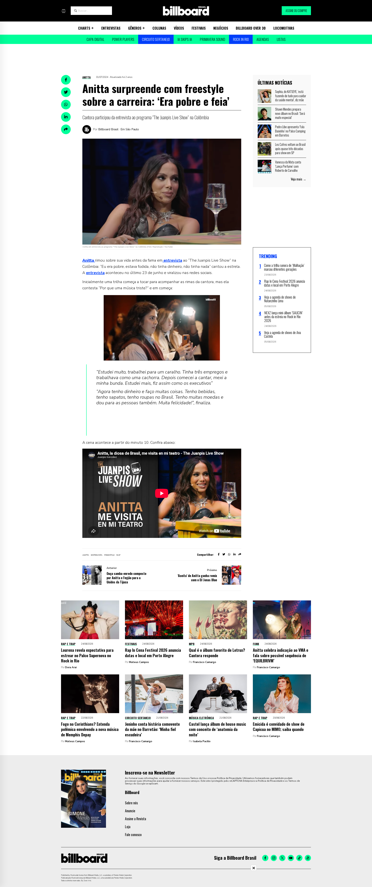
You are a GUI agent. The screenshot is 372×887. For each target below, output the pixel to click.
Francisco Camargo (204, 662)
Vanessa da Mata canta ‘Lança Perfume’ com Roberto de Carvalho (288, 166)
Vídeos (179, 28)
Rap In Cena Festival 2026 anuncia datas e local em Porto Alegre (153, 652)
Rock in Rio (241, 39)
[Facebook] (265, 858)
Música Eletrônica (201, 718)
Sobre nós (131, 802)
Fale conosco (133, 834)
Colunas (159, 28)
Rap (118, 555)
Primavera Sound (212, 39)
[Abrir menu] (63, 11)
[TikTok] (299, 858)
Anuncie (130, 810)
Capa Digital (95, 39)
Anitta (86, 77)
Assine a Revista (135, 818)
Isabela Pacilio (201, 741)
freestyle (109, 555)
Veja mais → (298, 179)
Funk (256, 644)
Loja (127, 826)
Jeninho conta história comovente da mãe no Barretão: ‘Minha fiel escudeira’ (152, 729)
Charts (84, 28)
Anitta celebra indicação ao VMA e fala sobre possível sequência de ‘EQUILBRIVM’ (280, 655)
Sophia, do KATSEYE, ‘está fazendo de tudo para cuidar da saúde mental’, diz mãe (290, 95)
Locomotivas (283, 28)
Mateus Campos (139, 662)
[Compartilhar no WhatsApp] (66, 104)
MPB (192, 644)
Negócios (220, 28)
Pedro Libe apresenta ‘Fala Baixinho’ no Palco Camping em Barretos (290, 131)
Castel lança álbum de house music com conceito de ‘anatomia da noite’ (217, 729)
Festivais (199, 28)
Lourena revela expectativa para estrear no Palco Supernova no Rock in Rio (87, 655)
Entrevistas (110, 28)
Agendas (263, 39)
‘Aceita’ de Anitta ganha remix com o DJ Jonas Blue (197, 577)
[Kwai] (308, 858)
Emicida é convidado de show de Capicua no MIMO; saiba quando (278, 726)
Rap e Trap (68, 644)
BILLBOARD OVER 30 (251, 28)
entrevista (172, 260)
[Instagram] (274, 858)
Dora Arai (71, 667)
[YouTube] (291, 858)
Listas (281, 39)
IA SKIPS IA (184, 39)
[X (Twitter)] (282, 858)
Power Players (123, 39)
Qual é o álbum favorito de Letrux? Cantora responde (217, 652)
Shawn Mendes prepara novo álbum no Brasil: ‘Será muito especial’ (290, 113)
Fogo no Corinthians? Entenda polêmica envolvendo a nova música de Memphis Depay (90, 729)
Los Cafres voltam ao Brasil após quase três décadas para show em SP (290, 148)
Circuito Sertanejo (156, 39)
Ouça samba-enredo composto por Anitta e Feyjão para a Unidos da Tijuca (126, 577)
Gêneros (134, 28)
